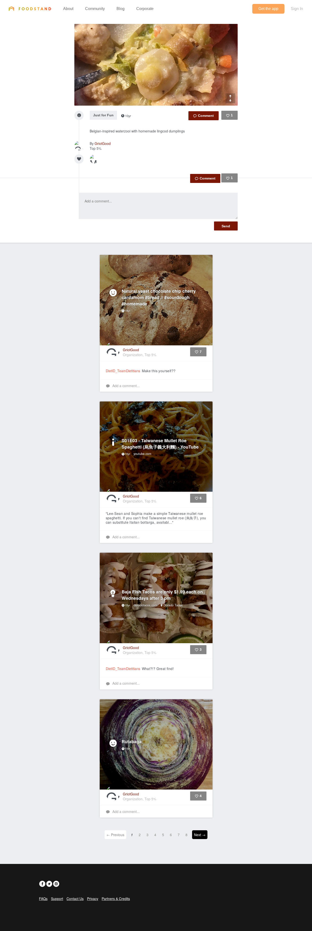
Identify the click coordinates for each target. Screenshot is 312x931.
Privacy (92, 898)
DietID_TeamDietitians (123, 370)
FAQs (43, 898)
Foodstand (29, 8)
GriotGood (103, 143)
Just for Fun (103, 115)
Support (57, 898)
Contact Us (75, 898)
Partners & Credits (116, 898)
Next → (199, 834)
